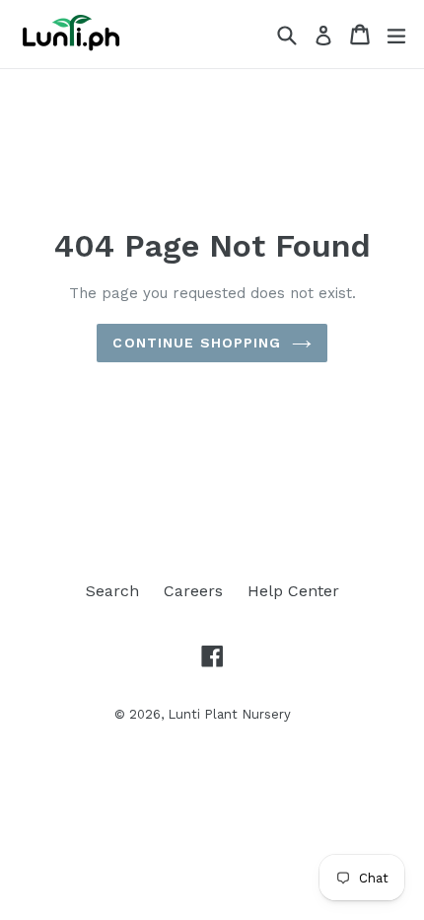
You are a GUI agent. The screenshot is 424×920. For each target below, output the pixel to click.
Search (112, 590)
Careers (193, 590)
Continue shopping (196, 342)
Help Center (293, 590)
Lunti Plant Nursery (229, 714)
